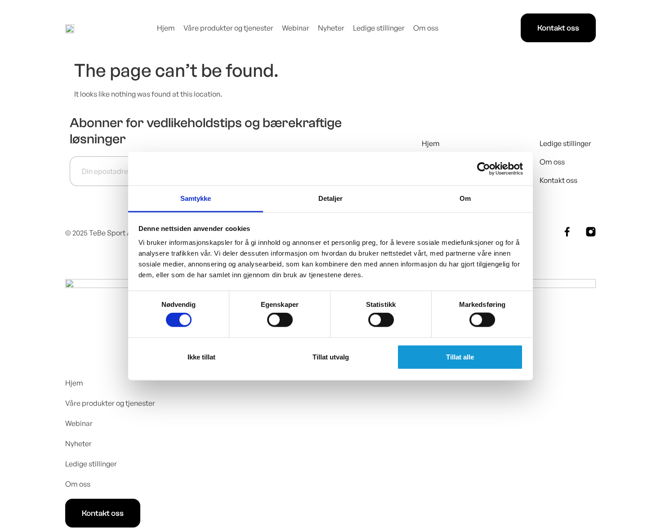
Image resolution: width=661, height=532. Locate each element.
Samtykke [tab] (195, 198)
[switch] (280, 320)
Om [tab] (465, 198)
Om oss (425, 27)
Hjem (166, 27)
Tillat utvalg (331, 356)
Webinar (295, 27)
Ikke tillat (201, 356)
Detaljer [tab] (330, 198)
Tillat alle (460, 356)
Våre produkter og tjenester (228, 27)
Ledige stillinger (379, 27)
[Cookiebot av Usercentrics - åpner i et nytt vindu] (483, 168)
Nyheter (331, 27)
